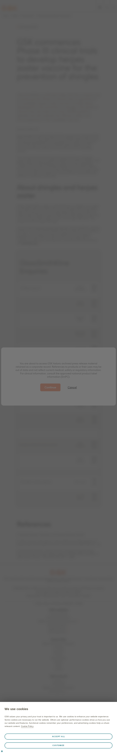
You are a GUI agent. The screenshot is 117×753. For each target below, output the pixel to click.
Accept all (58, 737)
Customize (58, 745)
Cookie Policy (27, 726)
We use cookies (16, 709)
